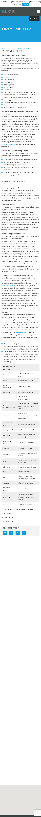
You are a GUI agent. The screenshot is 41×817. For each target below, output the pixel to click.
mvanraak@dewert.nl (8, 144)
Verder (26, 5)
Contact (12, 48)
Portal (35, 18)
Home (3, 48)
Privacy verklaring (24, 48)
